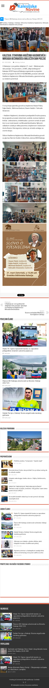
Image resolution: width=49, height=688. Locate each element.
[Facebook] (25, 682)
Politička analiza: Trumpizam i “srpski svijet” (28, 461)
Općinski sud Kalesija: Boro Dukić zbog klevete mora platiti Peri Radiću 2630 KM (27, 650)
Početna (4, 23)
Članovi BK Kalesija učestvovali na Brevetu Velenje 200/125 (23, 19)
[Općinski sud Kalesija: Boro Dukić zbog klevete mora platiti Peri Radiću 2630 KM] (3, 651)
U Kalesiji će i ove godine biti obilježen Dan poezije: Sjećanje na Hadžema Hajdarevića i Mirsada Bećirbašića (16, 305)
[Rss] (23, 682)
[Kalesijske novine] (24, 7)
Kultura (22, 62)
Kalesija (11, 23)
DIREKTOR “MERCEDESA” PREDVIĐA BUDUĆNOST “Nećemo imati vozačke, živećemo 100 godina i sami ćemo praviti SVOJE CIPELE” (28, 488)
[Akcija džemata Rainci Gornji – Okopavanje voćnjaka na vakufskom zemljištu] (3, 669)
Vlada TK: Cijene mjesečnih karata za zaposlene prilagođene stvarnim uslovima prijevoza (20, 350)
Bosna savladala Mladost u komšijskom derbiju (34, 312)
